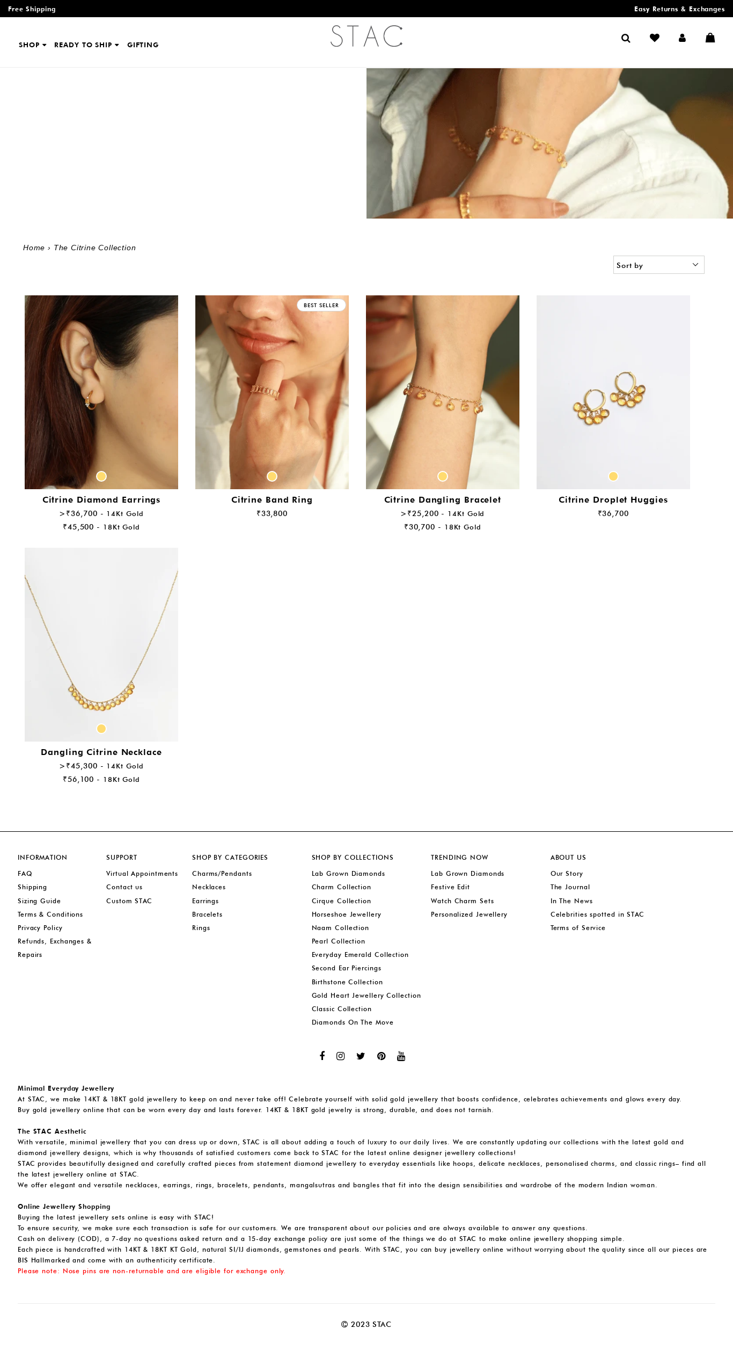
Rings (201, 928)
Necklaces (209, 887)
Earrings (205, 901)
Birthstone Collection (347, 982)
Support (121, 857)
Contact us (124, 887)
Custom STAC (129, 901)
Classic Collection (342, 1009)
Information (43, 857)
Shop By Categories (230, 857)
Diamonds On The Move (353, 1022)
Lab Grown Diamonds (348, 873)
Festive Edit (450, 887)
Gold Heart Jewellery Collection (366, 995)
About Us (569, 857)
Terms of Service (578, 928)
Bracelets (207, 914)
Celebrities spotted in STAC (597, 914)
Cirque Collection (341, 901)
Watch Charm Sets (462, 901)
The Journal (570, 887)
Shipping (32, 887)
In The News (572, 901)
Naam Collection (341, 928)
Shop (30, 44)
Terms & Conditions (50, 914)
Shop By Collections (353, 857)
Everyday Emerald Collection (360, 954)
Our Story (567, 873)
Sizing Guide (39, 901)
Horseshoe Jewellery (347, 914)
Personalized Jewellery (469, 914)
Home (34, 247)
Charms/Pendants (222, 873)
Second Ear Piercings (347, 968)
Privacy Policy (40, 928)
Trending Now (459, 857)
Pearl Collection (338, 941)
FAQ (25, 873)
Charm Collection (341, 887)
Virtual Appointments (142, 873)
